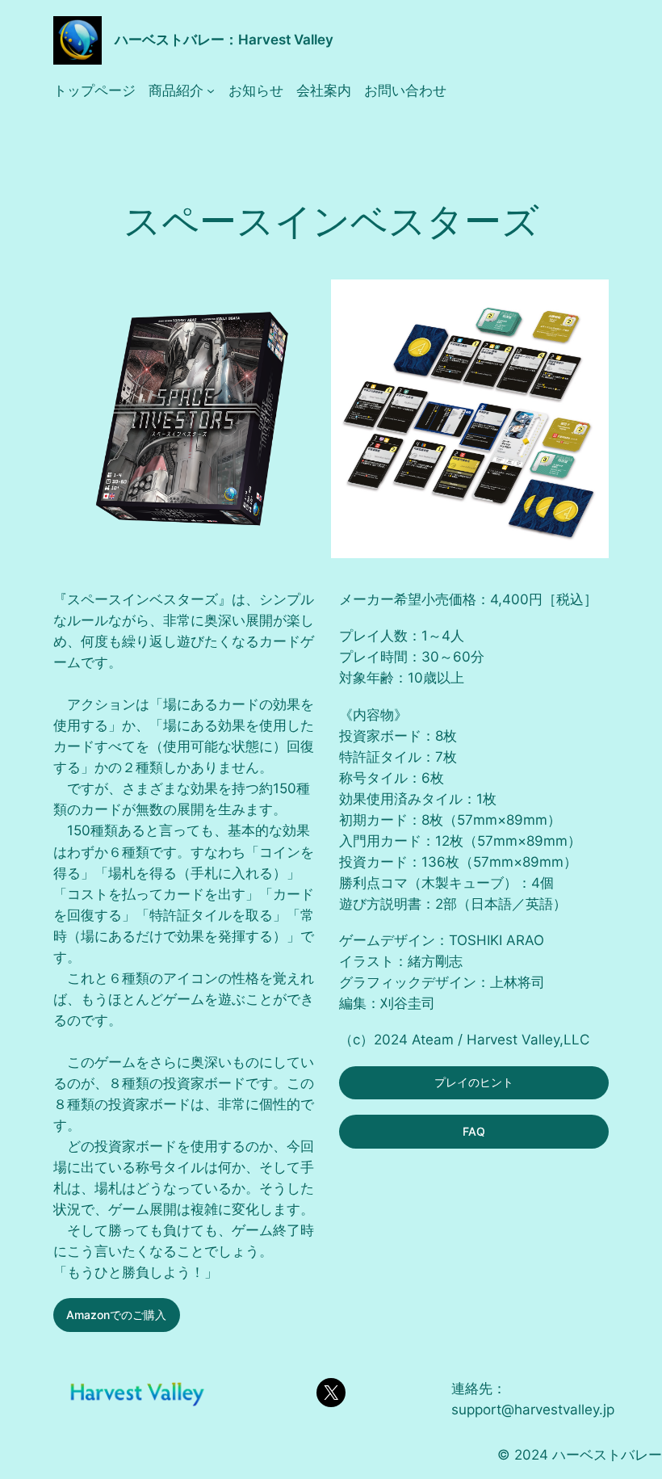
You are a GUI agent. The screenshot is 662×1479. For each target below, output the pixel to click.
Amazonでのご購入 (116, 1314)
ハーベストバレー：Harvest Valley (224, 40)
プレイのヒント (473, 1082)
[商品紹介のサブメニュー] (211, 90)
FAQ (474, 1131)
